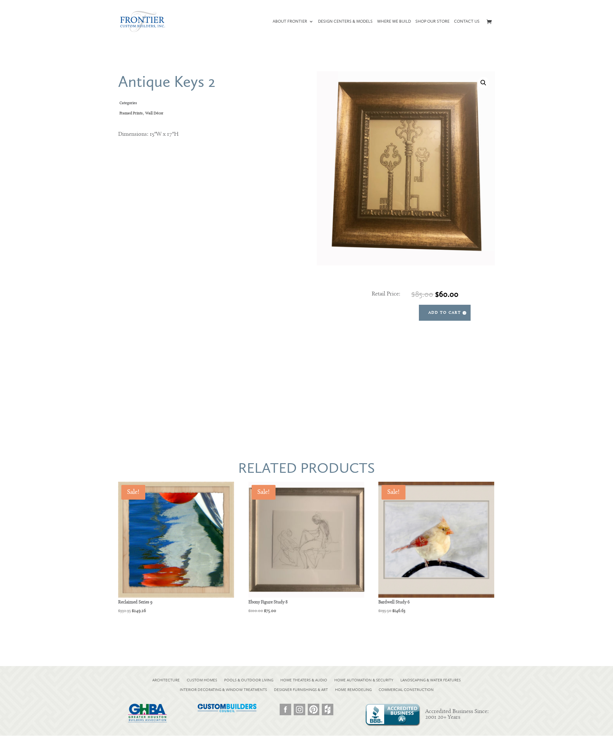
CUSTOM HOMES (202, 680)
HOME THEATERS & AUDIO (303, 680)
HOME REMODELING (353, 689)
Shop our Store (432, 21)
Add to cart (444, 313)
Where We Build (394, 21)
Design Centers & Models (345, 21)
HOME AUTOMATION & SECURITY (363, 680)
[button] (483, 82)
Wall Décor (154, 113)
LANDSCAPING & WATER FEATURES (430, 680)
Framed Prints (131, 113)
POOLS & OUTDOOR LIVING (248, 680)
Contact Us (467, 21)
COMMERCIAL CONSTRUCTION (406, 689)
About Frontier (290, 21)
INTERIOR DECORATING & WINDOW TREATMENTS (223, 689)
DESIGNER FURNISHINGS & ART (301, 689)
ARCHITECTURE (166, 680)
